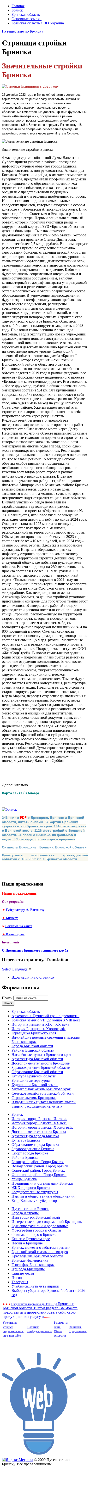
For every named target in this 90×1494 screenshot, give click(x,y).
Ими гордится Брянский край (36, 1217)
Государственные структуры (35, 1192)
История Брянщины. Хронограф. (39, 1029)
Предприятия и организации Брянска (42, 1183)
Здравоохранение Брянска (33, 1149)
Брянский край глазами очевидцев (40, 1252)
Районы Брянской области (33, 1050)
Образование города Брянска (35, 1145)
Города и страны (25, 1213)
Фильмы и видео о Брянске (34, 1234)
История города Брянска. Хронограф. (42, 1127)
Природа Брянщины (28, 1269)
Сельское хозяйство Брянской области (43, 1093)
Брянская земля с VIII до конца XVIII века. (46, 1020)
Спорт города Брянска (30, 1153)
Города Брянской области (32, 1046)
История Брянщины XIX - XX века (40, 1024)
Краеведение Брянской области (37, 1256)
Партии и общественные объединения (43, 1196)
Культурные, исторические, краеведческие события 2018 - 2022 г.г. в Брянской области (45, 857)
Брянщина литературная (31, 1080)
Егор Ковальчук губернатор (34, 1201)
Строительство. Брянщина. (34, 1098)
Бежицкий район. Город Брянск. (38, 1162)
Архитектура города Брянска (35, 1136)
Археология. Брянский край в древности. (45, 1016)
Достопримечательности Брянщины (41, 1063)
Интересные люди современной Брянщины (47, 1222)
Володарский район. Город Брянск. (40, 1166)
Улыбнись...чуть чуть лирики (35, 1286)
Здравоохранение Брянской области (41, 1067)
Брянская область (26, 14)
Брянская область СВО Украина (38, 23)
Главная (18, 6)
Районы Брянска (25, 1157)
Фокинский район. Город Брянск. (39, 1175)
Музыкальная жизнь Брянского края (41, 1089)
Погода (18, 1278)
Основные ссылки (27, 19)
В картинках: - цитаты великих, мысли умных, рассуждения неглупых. (44, 1104)
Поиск (7, 998)
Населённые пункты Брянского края (41, 1055)
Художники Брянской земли (35, 1085)
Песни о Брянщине (27, 1243)
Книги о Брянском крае (31, 1239)
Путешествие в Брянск (30, 1209)
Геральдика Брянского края (34, 1033)
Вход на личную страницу (33, 977)
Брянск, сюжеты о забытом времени (41, 1247)
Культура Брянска (26, 1140)
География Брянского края (33, 1265)
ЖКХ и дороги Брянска (31, 1188)
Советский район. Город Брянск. (38, 1170)
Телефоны (20, 1282)
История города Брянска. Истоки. (39, 1119)
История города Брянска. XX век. (39, 1123)
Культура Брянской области (34, 1076)
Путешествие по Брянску (22, 31)
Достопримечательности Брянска (39, 1132)
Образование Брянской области (37, 1072)
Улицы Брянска (24, 1179)
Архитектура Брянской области (37, 1059)
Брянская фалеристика (30, 1260)
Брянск (17, 10)
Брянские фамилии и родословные (40, 1226)
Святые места (23, 1273)
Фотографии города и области (36, 1230)
